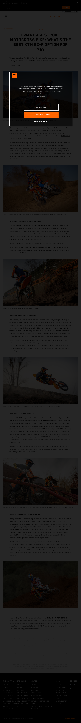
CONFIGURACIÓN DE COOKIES (41, 121)
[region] (41, 99)
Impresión (43, 96)
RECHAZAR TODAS (41, 107)
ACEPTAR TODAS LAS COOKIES (41, 115)
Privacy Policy (39, 96)
